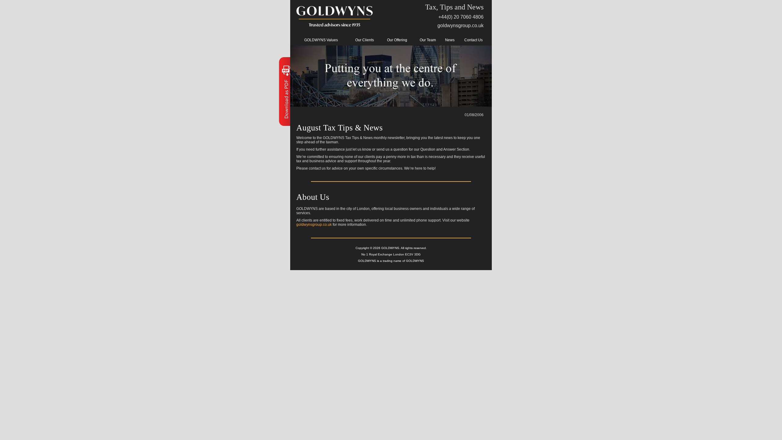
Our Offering (397, 40)
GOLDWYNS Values (321, 40)
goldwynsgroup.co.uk (460, 25)
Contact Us (473, 40)
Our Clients (364, 40)
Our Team (428, 40)
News (450, 40)
